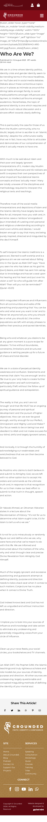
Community (31, 774)
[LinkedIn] (19, 710)
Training (29, 767)
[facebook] (10, 789)
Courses (29, 764)
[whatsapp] (37, 789)
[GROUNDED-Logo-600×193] (23, 722)
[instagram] (17, 789)
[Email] (39, 710)
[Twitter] (12, 710)
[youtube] (24, 789)
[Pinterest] (32, 710)
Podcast (7, 761)
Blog (5, 758)
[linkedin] (31, 789)
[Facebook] (5, 710)
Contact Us (8, 764)
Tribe (27, 770)
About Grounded (11, 755)
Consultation (31, 755)
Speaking (29, 751)
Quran (28, 761)
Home (6, 751)
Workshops (30, 758)
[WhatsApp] (26, 710)
